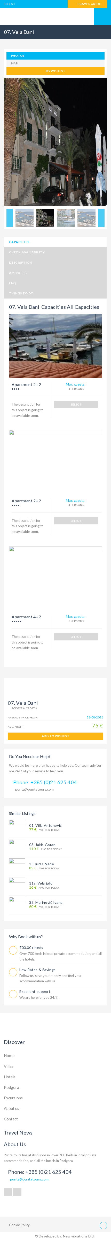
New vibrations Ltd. (78, 1236)
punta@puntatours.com (34, 789)
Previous (9, 218)
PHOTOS (18, 55)
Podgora (11, 1087)
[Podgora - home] (55, 16)
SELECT (76, 404)
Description (20, 262)
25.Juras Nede (41, 864)
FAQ (12, 283)
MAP (14, 63)
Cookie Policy (19, 1225)
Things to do (21, 293)
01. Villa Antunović (45, 825)
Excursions (13, 1098)
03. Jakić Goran (42, 844)
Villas (8, 1066)
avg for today (44, 830)
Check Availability (27, 252)
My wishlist (55, 71)
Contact (11, 1119)
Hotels (9, 1076)
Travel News (18, 1132)
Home (9, 1055)
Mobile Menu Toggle (102, 16)
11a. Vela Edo (40, 883)
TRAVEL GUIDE (88, 4)
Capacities (19, 242)
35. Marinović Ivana (46, 902)
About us (11, 1108)
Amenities (18, 273)
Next (101, 218)
